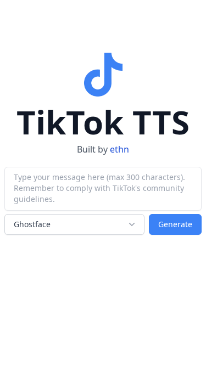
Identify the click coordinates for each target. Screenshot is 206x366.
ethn (119, 149)
